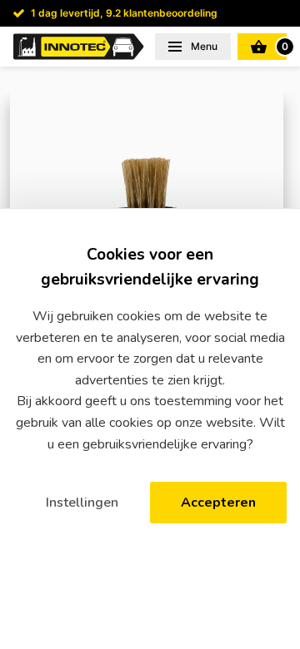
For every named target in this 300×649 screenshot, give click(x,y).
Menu (203, 46)
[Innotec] (78, 47)
